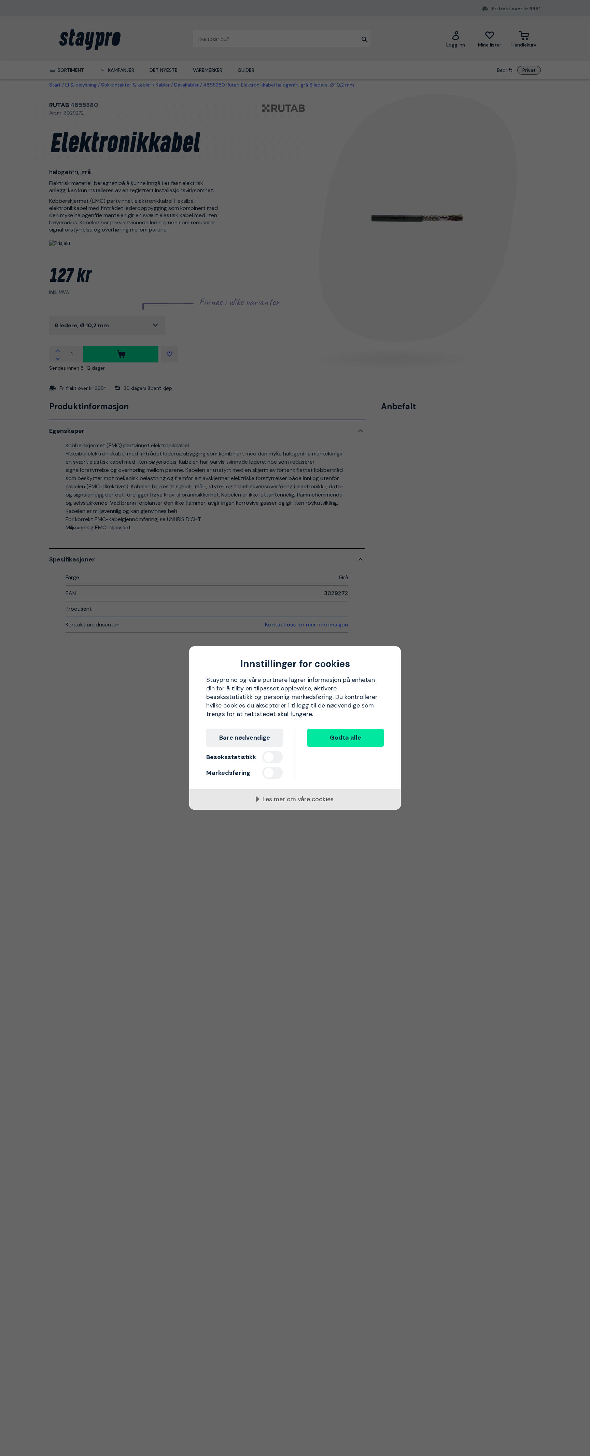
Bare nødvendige (244, 737)
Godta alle (345, 737)
